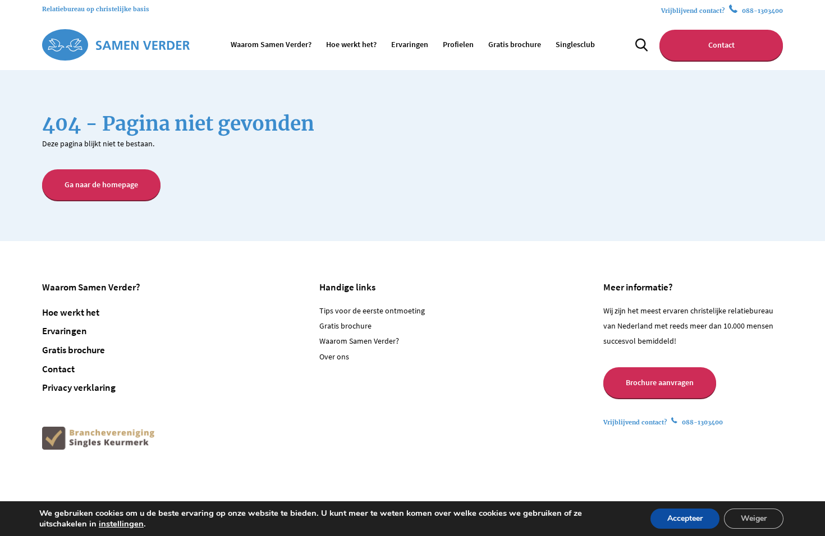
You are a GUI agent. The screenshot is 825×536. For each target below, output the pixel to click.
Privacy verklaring (79, 387)
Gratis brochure (514, 44)
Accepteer (685, 518)
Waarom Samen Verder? (271, 44)
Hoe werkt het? (351, 44)
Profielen (458, 44)
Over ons (334, 357)
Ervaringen (409, 44)
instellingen (121, 524)
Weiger (754, 518)
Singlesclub (575, 44)
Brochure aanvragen (660, 382)
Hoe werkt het (70, 312)
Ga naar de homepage (101, 185)
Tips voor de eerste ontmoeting (372, 311)
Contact (721, 45)
